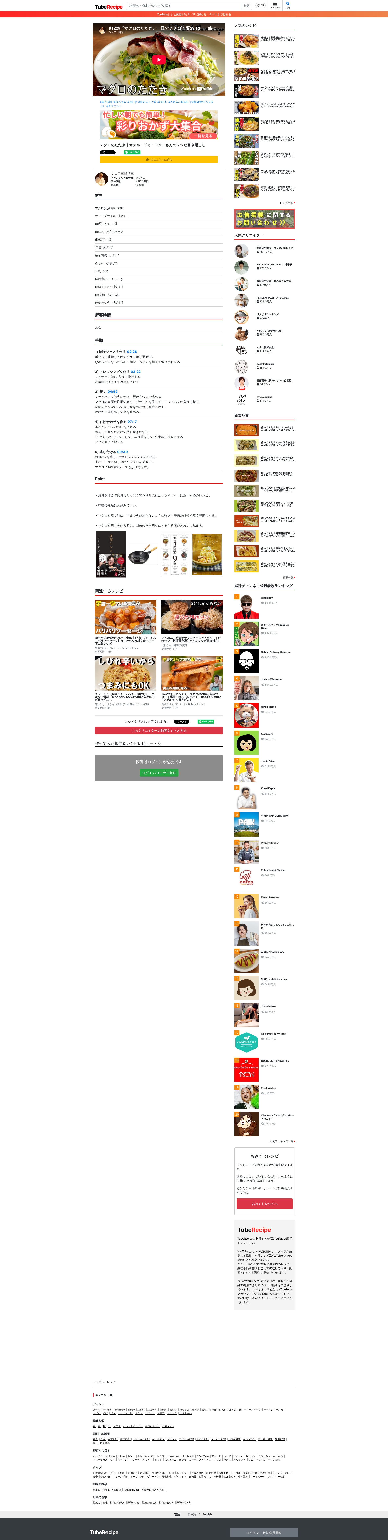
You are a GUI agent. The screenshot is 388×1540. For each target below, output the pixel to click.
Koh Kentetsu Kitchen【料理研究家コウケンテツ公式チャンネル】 (275, 264)
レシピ (111, 1382)
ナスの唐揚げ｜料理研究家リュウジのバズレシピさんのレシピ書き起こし (278, 172)
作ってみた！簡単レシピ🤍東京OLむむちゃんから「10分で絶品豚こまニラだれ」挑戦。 (277, 504)
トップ (97, 1382)
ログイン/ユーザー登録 (159, 773)
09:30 (122, 452)
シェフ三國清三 (122, 173)
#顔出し (162, 102)
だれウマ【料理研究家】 (270, 331)
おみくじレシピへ (265, 1204)
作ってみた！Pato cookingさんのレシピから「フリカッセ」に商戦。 (278, 458)
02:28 (132, 352)
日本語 (192, 1514)
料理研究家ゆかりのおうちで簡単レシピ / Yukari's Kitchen (275, 281)
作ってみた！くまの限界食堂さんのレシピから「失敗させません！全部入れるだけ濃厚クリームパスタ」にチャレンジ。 (278, 443)
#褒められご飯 (147, 102)
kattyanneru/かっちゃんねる (273, 298)
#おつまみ (120, 102)
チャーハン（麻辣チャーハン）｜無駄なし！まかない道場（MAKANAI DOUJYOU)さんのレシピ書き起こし (125, 697)
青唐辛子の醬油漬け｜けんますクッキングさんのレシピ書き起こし (278, 138)
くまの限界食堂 (265, 347)
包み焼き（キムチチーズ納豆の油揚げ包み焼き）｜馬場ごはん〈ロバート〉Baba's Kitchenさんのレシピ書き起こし (191, 697)
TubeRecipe (104, 1532)
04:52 (113, 392)
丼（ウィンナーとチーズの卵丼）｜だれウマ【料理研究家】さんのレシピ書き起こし (278, 88)
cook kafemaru (265, 364)
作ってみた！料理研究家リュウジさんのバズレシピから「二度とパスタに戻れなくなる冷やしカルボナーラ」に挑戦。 (278, 534)
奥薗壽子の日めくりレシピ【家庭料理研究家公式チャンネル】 (275, 380)
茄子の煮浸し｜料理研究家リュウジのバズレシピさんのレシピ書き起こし (278, 188)
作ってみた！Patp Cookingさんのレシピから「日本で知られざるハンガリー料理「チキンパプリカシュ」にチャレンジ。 (278, 428)
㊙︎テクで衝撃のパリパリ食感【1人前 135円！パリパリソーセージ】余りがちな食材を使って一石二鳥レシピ (125, 640)
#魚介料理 (106, 102)
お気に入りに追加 (161, 159)
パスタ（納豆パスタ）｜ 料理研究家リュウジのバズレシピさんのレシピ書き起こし (278, 55)
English (207, 1514)
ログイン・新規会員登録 (264, 1533)
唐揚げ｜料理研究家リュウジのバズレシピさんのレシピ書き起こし (278, 38)
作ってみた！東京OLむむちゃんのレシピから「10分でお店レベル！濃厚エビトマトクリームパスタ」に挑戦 (278, 549)
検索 (247, 5)
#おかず (132, 102)
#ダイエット (114, 106)
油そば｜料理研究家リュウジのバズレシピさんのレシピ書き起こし (278, 122)
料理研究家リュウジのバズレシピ (275, 248)
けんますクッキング (268, 314)
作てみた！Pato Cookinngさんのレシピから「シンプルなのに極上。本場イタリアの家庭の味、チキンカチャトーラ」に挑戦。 (278, 474)
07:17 (132, 422)
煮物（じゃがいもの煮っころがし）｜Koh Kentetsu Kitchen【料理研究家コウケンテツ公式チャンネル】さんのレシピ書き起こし (278, 105)
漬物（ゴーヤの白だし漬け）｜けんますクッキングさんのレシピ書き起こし (278, 155)
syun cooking (264, 397)
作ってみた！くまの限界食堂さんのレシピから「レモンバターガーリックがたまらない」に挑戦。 (278, 564)
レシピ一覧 (287, 202)
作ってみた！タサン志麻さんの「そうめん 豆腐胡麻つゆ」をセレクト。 (278, 489)
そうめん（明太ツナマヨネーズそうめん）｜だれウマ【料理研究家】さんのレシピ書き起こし (191, 639)
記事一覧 (288, 577)
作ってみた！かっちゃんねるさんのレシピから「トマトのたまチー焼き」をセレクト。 (278, 519)
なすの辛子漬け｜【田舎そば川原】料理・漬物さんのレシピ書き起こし (278, 72)
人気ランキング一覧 (282, 1141)
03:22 (136, 372)
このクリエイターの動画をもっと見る (159, 731)
